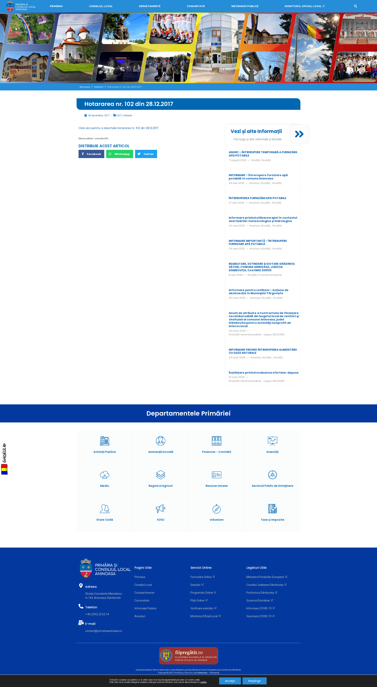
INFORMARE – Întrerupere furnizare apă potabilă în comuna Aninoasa (258, 176)
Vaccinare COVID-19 (259, 616)
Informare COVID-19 (259, 608)
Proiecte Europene (270, 275)
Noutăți (255, 160)
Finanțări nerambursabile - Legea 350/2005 (257, 334)
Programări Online (202, 592)
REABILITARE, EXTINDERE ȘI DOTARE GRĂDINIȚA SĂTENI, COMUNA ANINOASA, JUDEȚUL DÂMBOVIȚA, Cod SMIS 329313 (262, 267)
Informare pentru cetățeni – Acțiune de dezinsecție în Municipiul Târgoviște (258, 291)
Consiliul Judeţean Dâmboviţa (265, 584)
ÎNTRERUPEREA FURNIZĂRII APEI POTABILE (257, 198)
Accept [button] (230, 681)
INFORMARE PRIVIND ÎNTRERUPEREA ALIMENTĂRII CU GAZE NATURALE (263, 351)
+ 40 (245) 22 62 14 (97, 614)
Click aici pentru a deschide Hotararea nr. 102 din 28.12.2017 (118, 128)
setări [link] (203, 682)
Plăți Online (198, 600)
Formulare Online (201, 577)
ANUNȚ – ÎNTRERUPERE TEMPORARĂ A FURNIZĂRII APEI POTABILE (263, 153)
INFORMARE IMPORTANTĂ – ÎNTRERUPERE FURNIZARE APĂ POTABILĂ (258, 242)
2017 (119, 115)
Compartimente (144, 592)
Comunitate (142, 600)
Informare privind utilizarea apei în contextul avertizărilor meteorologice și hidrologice (263, 219)
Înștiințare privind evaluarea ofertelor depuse (264, 373)
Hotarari (98, 86)
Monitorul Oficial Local (204, 616)
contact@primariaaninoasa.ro (103, 630)
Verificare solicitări (202, 608)
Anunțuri (254, 183)
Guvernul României (258, 600)
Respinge (254, 681)
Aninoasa (85, 86)
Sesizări (196, 584)
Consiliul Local (143, 584)
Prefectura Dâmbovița (260, 592)
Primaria (140, 577)
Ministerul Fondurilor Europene (265, 577)
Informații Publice (145, 608)
